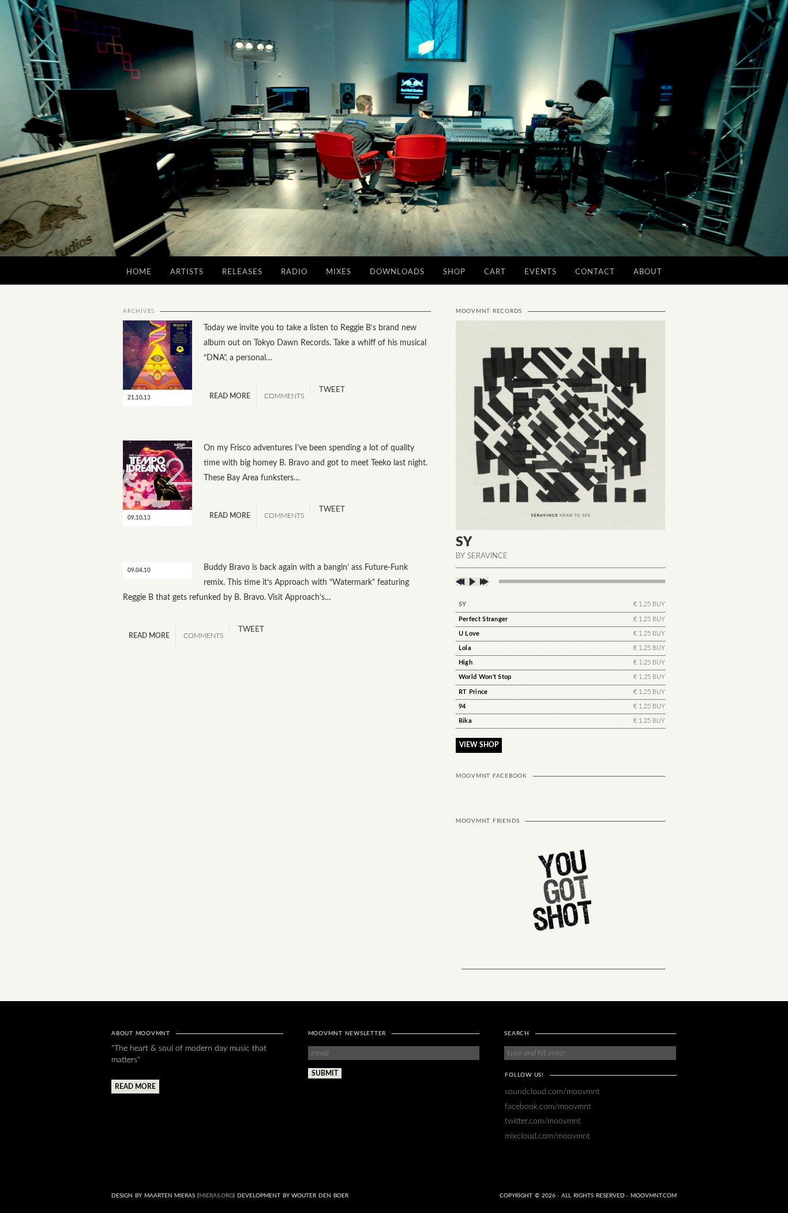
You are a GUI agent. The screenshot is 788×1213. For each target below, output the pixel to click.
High (465, 662)
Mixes (338, 272)
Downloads (397, 272)
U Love (469, 633)
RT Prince (473, 692)
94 (462, 706)
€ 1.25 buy (649, 604)
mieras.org (216, 1196)
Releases (242, 272)
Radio (294, 272)
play (472, 581)
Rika (465, 721)
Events (540, 272)
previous (461, 581)
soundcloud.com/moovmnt (552, 1091)
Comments (283, 396)
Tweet (332, 390)
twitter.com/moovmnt (543, 1121)
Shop (454, 272)
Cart (495, 272)
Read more (229, 396)
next (483, 581)
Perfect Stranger (483, 619)
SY (463, 604)
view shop (478, 744)
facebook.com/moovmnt (548, 1106)
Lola (465, 648)
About (647, 272)
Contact (595, 272)
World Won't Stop (485, 677)
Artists (187, 272)
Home (139, 272)
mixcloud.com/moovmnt (547, 1136)
